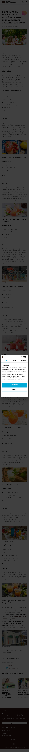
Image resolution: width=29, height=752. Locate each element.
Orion (5, 618)
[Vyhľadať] (23, 2)
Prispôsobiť (14, 389)
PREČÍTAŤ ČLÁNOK (7, 700)
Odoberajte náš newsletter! (14, 723)
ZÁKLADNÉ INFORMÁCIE (9, 727)
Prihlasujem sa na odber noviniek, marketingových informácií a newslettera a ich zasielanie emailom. (14, 715)
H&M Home (23, 616)
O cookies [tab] (23, 360)
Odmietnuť (14, 394)
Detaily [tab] (14, 360)
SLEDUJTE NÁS (6, 735)
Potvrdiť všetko (14, 384)
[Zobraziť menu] (26, 2)
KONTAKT (5, 733)
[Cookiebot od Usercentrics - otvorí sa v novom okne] (21, 357)
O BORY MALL (6, 730)
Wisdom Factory (21, 747)
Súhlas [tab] (5, 360)
